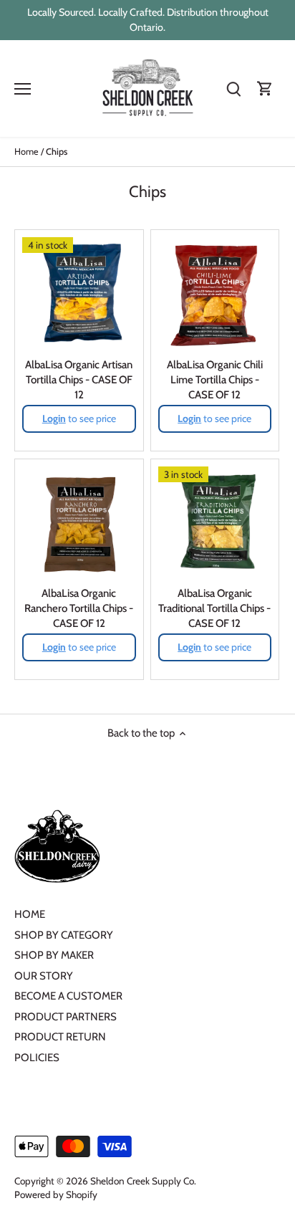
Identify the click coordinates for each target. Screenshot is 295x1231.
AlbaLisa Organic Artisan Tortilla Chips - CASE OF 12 (78, 379)
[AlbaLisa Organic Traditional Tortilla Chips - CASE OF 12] (215, 523)
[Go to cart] (265, 88)
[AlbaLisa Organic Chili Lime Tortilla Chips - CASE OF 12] (215, 294)
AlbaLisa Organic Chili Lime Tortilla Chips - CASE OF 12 (215, 379)
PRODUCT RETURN (60, 1036)
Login (54, 418)
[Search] (233, 88)
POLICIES (36, 1057)
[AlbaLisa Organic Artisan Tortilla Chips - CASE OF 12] (79, 294)
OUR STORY (43, 975)
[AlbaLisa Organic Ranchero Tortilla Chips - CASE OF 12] (79, 523)
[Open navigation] (22, 89)
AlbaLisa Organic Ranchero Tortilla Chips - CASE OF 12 (78, 608)
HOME (29, 914)
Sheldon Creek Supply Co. (143, 1181)
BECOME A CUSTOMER (68, 996)
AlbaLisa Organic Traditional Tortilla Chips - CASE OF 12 (214, 608)
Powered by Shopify (55, 1194)
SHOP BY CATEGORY (63, 935)
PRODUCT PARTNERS (65, 1016)
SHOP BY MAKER (54, 955)
